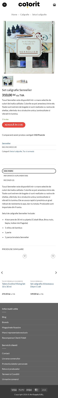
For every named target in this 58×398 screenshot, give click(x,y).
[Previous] (6, 47)
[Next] (51, 47)
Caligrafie (24, 14)
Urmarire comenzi (10, 379)
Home (14, 14)
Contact (6, 353)
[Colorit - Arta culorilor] (29, 5)
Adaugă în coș (14, 125)
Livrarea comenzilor (11, 358)
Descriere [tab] (8, 171)
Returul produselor (11, 369)
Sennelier (6, 143)
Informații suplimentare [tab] (16, 176)
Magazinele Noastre (11, 327)
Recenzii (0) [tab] (9, 180)
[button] (4, 5)
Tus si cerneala (28, 151)
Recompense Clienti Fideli (14, 337)
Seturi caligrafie (39, 14)
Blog (4, 317)
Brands (5, 322)
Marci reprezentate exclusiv (15, 332)
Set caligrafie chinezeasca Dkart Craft (42, 285)
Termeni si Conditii (10, 374)
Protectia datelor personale (14, 363)
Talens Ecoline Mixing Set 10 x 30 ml (13, 285)
